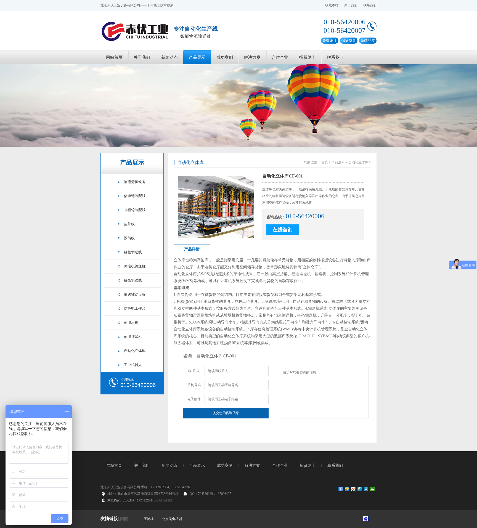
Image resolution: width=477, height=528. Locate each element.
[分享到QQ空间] (347, 489)
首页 (324, 162)
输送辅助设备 (134, 294)
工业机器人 (133, 365)
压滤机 (148, 519)
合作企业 (280, 57)
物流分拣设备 (134, 182)
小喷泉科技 (164, 500)
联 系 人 (194, 371)
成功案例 (224, 57)
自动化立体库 (134, 351)
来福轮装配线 (134, 210)
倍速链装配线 (134, 196)
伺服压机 (131, 322)
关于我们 (350, 5)
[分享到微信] (372, 489)
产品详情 (192, 249)
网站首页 (114, 57)
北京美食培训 (172, 519)
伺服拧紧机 (133, 337)
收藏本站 (331, 5)
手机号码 (194, 385)
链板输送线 (133, 252)
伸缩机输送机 (134, 266)
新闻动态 (169, 57)
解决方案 (252, 57)
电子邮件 (194, 399)
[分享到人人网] (366, 489)
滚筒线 (129, 238)
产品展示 (197, 57)
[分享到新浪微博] (353, 489)
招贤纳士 (307, 57)
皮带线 (129, 224)
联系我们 (370, 5)
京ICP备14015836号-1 (123, 500)
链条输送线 (133, 280)
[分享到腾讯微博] (359, 489)
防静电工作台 (134, 308)
